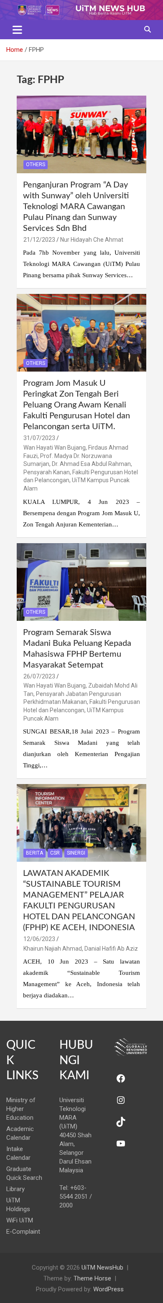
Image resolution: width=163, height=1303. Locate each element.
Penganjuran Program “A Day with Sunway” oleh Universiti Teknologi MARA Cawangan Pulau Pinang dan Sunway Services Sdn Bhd (76, 207)
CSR (55, 853)
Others (35, 164)
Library (15, 1189)
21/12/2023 (39, 239)
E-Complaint (23, 1231)
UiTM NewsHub (102, 1267)
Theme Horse (92, 1278)
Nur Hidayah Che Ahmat (91, 239)
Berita (34, 853)
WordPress (108, 1289)
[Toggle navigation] (17, 29)
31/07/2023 (39, 438)
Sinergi (76, 853)
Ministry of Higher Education (21, 1108)
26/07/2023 (39, 676)
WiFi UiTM (19, 1220)
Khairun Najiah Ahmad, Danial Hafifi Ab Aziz (80, 948)
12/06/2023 (39, 939)
